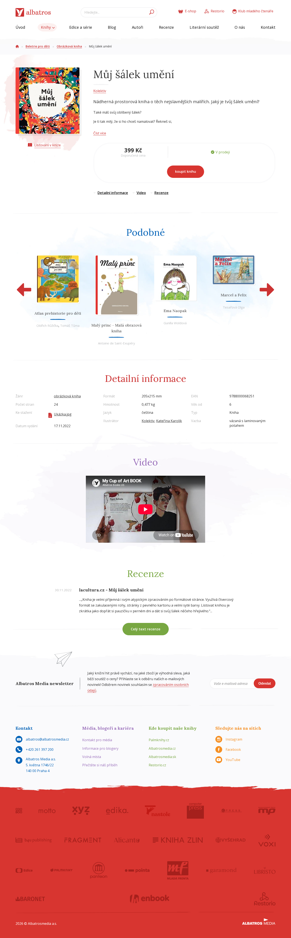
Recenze (166, 27)
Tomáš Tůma (69, 325)
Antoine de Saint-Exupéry (116, 343)
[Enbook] (150, 899)
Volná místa (91, 756)
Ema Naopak (175, 310)
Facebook (233, 749)
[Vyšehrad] (230, 840)
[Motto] (47, 810)
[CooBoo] (19, 810)
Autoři (137, 27)
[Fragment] (83, 840)
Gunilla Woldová (175, 323)
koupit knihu (185, 171)
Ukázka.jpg (63, 414)
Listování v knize (47, 145)
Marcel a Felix (234, 295)
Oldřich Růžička (47, 325)
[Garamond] (221, 870)
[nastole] (157, 810)
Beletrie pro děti (38, 46)
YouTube (233, 759)
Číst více (99, 133)
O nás (240, 27)
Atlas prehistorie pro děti (58, 313)
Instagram (234, 739)
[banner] (33, 12)
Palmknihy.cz (159, 740)
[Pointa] (137, 870)
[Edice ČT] (24, 870)
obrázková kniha (67, 396)
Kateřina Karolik (169, 420)
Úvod (20, 27)
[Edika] (117, 810)
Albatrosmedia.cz (162, 748)
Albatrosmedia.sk (162, 756)
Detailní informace (113, 192)
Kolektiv (99, 91)
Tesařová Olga (234, 307)
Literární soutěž (204, 27)
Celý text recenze (145, 629)
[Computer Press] (195, 810)
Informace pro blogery (100, 748)
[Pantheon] (99, 870)
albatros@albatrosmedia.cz (47, 739)
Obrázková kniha (69, 46)
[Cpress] (231, 810)
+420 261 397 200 (39, 749)
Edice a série (80, 27)
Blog (112, 27)
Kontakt (268, 27)
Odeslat (264, 683)
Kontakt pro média (97, 740)
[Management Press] (267, 810)
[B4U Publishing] (33, 840)
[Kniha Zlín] (177, 840)
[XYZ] (81, 810)
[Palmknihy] (61, 870)
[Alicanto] (127, 840)
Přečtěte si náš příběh (99, 765)
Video (141, 192)
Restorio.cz (157, 765)
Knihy (46, 27)
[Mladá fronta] (178, 870)
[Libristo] (265, 870)
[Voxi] (267, 840)
